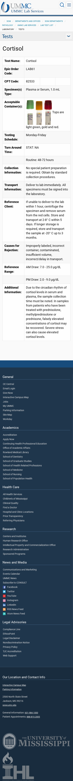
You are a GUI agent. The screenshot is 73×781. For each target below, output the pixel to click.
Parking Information (13, 410)
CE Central (8, 384)
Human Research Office (15, 540)
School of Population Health (17, 478)
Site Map (7, 415)
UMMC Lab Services (27, 11)
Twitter (10, 591)
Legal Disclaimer (11, 638)
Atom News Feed (15, 613)
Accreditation (10, 435)
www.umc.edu (9, 705)
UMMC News (9, 578)
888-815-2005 (33, 716)
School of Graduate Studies (17, 461)
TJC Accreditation (12, 651)
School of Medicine (13, 470)
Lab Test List (46, 25)
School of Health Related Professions (22, 465)
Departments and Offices (27, 21)
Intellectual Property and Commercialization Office (29, 545)
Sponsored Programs (14, 554)
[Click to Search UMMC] (62, 5)
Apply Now (8, 439)
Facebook (11, 587)
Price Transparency (13, 516)
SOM (9, 21)
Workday (7, 419)
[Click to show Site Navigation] (69, 5)
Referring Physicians (13, 520)
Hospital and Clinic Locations (18, 512)
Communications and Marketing (20, 569)
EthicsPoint (9, 634)
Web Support (9, 655)
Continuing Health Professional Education (25, 443)
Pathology (7, 25)
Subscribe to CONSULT (15, 582)
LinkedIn (11, 605)
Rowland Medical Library (16, 452)
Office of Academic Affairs (16, 448)
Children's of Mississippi (15, 498)
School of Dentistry (13, 456)
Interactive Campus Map (16, 397)
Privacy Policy (10, 647)
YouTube (11, 596)
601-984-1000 (31, 712)
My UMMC (8, 406)
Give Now (8, 393)
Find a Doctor (10, 507)
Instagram (12, 600)
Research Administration (16, 549)
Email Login (9, 388)
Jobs (5, 401)
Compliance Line (11, 629)
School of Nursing (12, 474)
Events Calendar (11, 574)
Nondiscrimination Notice (16, 642)
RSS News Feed (14, 609)
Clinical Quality (10, 503)
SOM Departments (54, 21)
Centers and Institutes (14, 536)
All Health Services (12, 494)
